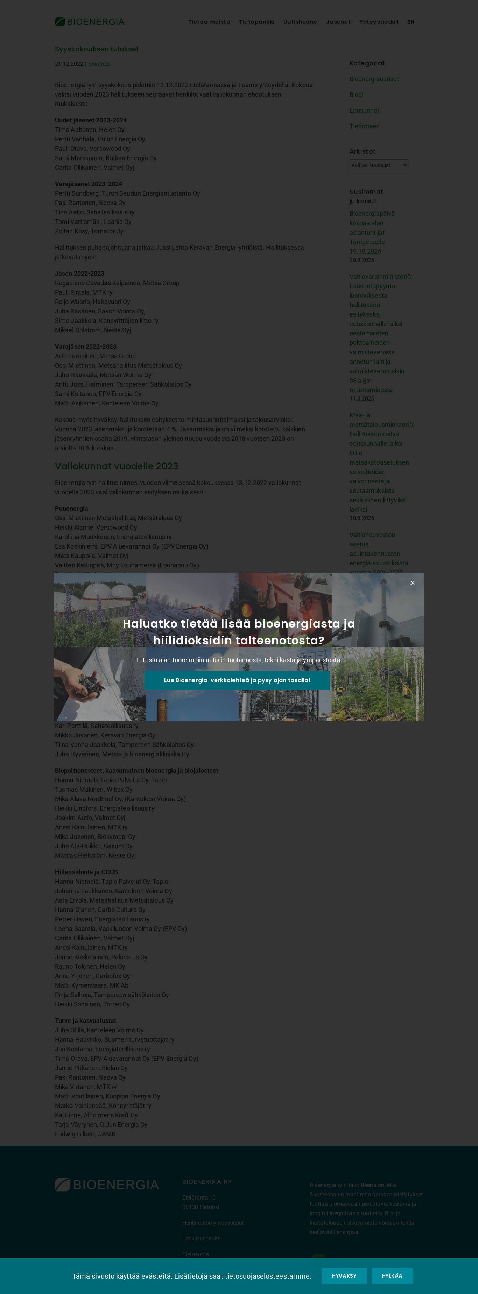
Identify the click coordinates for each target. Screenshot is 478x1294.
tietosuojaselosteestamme (267, 1276)
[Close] (412, 583)
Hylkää (392, 1275)
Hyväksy (344, 1275)
